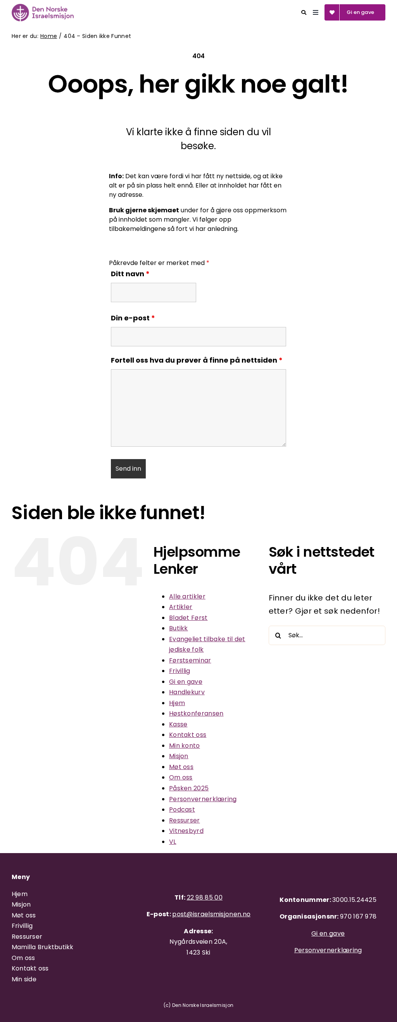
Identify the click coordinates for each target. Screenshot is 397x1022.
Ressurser (184, 820)
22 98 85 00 (205, 897)
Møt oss (181, 766)
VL (172, 841)
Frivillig (179, 670)
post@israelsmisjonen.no (211, 914)
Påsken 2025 (189, 788)
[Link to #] (303, 12)
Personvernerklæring (203, 799)
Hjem (177, 703)
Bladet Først (188, 617)
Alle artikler (187, 596)
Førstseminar (190, 660)
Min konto (184, 745)
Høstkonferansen (196, 713)
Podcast (182, 809)
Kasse (178, 724)
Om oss (181, 777)
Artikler (180, 606)
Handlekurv (187, 692)
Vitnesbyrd (186, 830)
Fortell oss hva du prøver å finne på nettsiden (197, 360)
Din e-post (133, 318)
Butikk (178, 628)
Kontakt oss (187, 734)
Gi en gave (185, 681)
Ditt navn (130, 274)
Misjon (178, 756)
